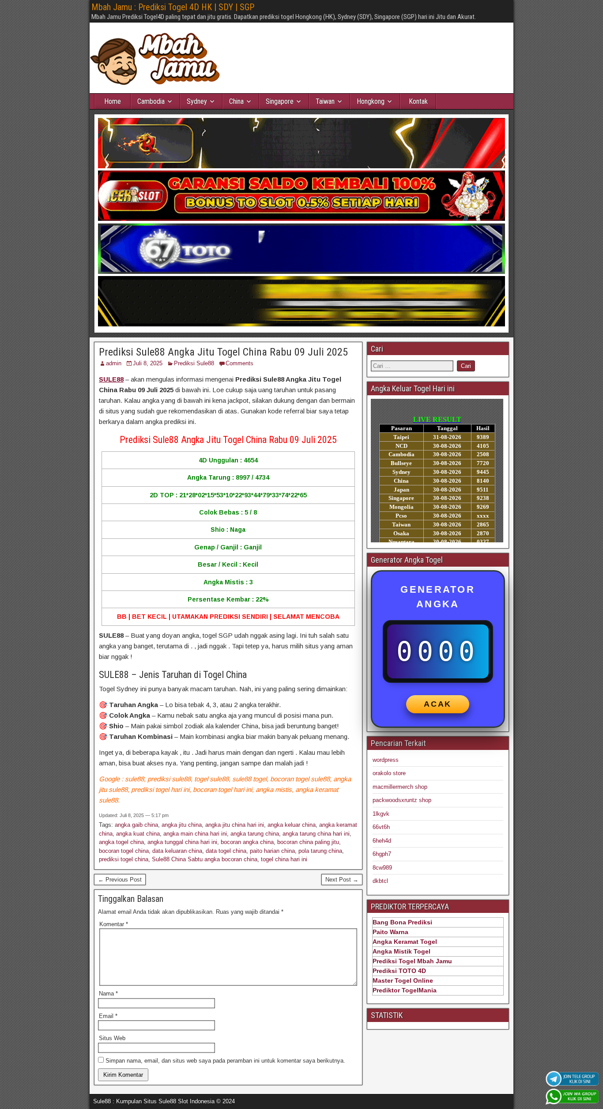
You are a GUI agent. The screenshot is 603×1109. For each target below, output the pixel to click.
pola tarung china (320, 851)
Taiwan (325, 101)
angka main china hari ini (195, 833)
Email (108, 1016)
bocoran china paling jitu (308, 842)
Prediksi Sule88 (194, 363)
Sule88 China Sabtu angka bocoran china (204, 859)
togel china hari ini (284, 859)
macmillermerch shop (400, 786)
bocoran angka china (247, 842)
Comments (239, 363)
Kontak (418, 101)
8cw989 (382, 867)
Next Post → (341, 879)
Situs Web (112, 1038)
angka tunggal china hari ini (182, 842)
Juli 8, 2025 (147, 363)
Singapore (280, 101)
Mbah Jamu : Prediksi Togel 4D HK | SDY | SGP (172, 7)
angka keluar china (292, 824)
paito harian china (272, 851)
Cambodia (151, 101)
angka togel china (121, 842)
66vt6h (381, 827)
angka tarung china (254, 833)
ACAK (438, 704)
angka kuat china (138, 833)
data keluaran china (177, 851)
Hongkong (370, 101)
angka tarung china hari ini (316, 833)
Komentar (113, 924)
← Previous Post (120, 879)
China (236, 101)
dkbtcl (380, 881)
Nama (108, 993)
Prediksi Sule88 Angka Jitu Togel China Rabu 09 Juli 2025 (223, 352)
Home (112, 101)
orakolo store (389, 773)
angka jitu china (182, 824)
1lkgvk (381, 813)
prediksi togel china (123, 859)
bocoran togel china (124, 851)
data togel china (226, 851)
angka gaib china (136, 824)
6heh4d (382, 840)
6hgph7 (382, 854)
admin (113, 363)
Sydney (197, 101)
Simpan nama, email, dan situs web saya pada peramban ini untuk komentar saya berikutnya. (225, 1060)
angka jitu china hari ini (234, 824)
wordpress (386, 760)
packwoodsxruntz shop (402, 800)
